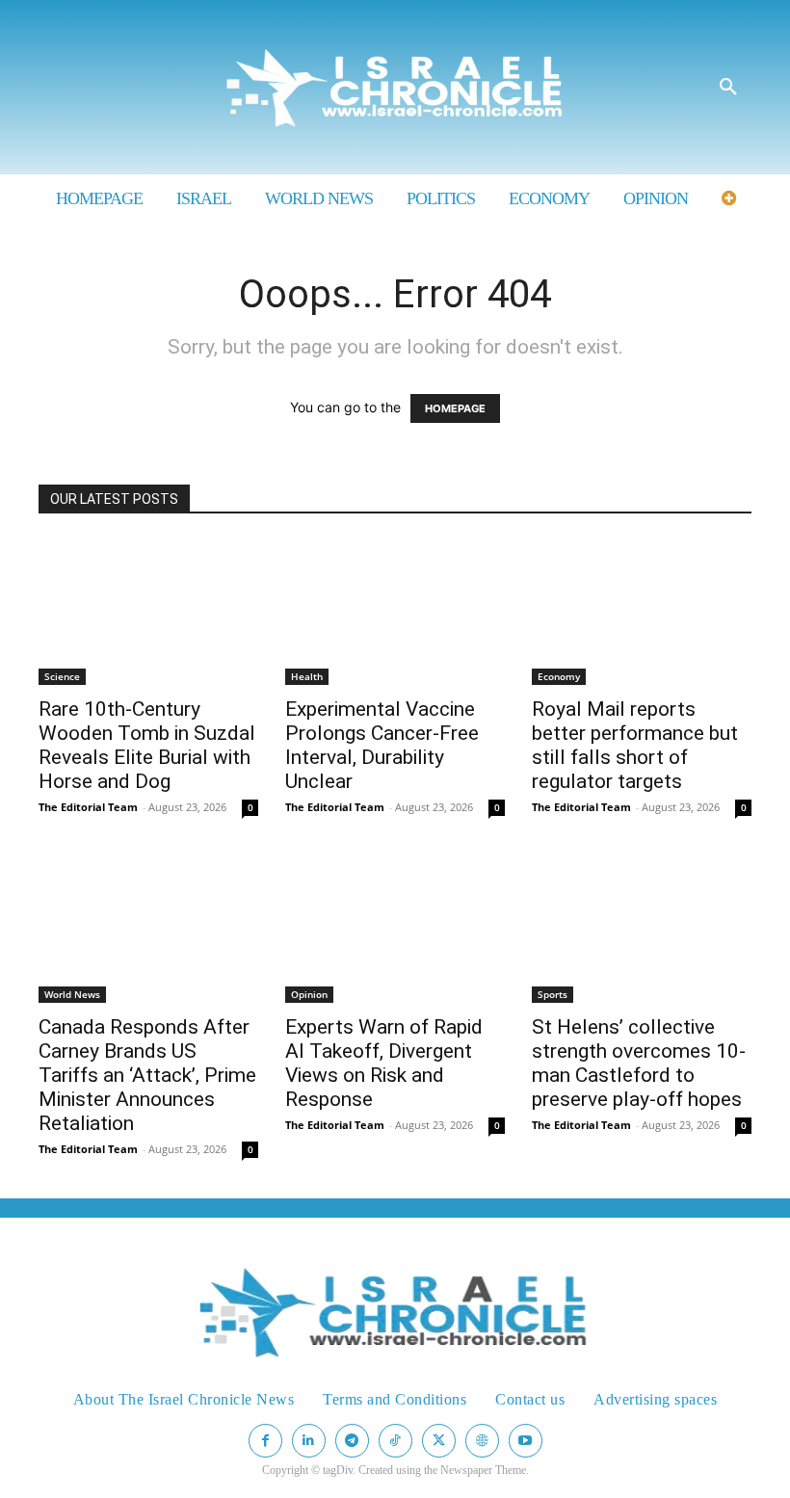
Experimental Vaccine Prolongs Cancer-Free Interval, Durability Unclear (382, 745)
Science (62, 676)
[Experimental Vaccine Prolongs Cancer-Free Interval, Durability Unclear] (395, 612)
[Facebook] (265, 1441)
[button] (728, 88)
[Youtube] (525, 1441)
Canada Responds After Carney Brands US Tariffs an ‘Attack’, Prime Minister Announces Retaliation (147, 1075)
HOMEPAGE (455, 408)
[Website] (482, 1441)
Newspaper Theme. (484, 1470)
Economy (559, 676)
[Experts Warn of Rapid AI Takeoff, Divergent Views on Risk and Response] (395, 929)
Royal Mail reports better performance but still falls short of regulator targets (635, 745)
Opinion (309, 994)
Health (307, 676)
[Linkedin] (309, 1441)
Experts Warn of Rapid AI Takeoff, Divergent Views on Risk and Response (384, 1063)
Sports (552, 994)
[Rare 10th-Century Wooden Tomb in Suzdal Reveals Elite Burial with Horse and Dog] (148, 612)
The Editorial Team (88, 807)
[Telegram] (352, 1441)
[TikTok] (395, 1441)
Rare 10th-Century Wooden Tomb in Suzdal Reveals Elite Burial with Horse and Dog (147, 745)
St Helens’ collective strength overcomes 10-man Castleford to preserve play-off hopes (639, 1063)
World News (72, 994)
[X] (439, 1441)
